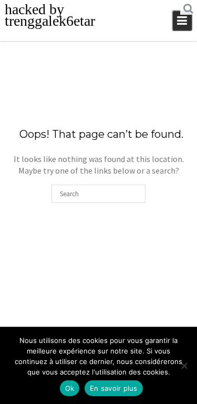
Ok (70, 388)
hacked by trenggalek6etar (50, 15)
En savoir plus (114, 388)
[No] (184, 365)
